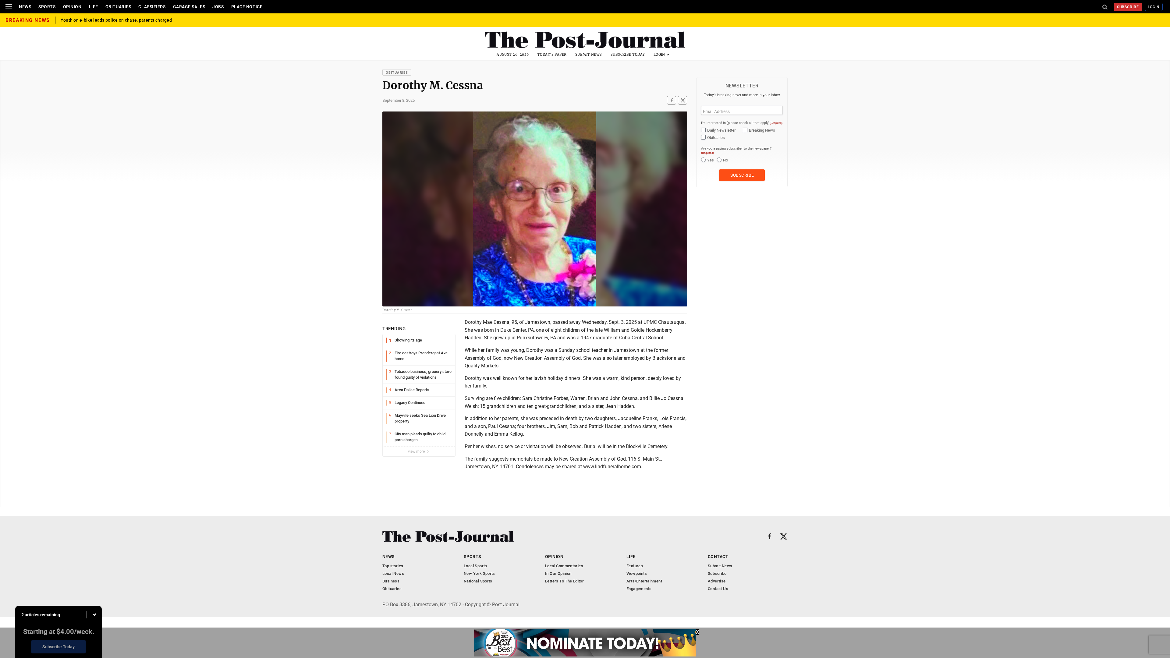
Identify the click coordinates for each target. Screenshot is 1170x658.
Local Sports (475, 566)
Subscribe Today (628, 54)
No (725, 160)
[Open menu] (8, 6)
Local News (393, 573)
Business (390, 581)
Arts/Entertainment (644, 581)
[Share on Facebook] (671, 100)
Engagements (638, 588)
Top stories (392, 566)
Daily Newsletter (721, 130)
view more (417, 451)
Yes (710, 160)
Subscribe (1128, 7)
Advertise (717, 581)
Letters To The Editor (564, 581)
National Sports (478, 581)
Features (634, 566)
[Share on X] (682, 100)
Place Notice (247, 6)
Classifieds (151, 6)
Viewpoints (636, 573)
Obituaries (118, 6)
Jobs (218, 6)
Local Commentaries (564, 566)
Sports (46, 6)
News (25, 6)
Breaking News (762, 130)
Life (93, 6)
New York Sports (479, 573)
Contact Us (718, 588)
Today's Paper (552, 54)
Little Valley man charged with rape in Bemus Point (112, 20)
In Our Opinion (558, 573)
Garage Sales (189, 6)
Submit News (588, 54)
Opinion (72, 6)
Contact (718, 556)
